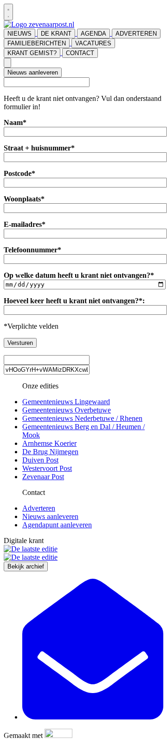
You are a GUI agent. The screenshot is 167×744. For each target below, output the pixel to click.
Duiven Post (40, 460)
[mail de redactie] (92, 717)
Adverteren (38, 508)
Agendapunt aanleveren (57, 525)
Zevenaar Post (43, 477)
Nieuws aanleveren (32, 72)
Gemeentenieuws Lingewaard (66, 402)
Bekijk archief (25, 566)
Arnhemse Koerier (49, 443)
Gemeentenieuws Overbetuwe (66, 410)
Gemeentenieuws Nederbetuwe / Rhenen (82, 418)
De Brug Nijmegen (50, 452)
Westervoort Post (47, 468)
